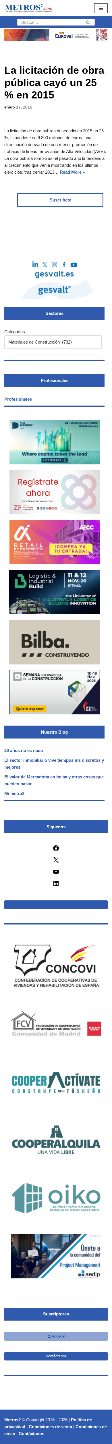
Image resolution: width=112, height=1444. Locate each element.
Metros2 (12, 1419)
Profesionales (18, 399)
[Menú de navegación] (101, 8)
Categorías (14, 331)
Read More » (72, 172)
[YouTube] (56, 873)
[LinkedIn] (56, 885)
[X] (56, 861)
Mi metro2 (14, 793)
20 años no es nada (23, 750)
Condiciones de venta (50, 1426)
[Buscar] (88, 22)
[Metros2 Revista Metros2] (28, 8)
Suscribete (60, 199)
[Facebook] (56, 850)
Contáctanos (56, 1356)
